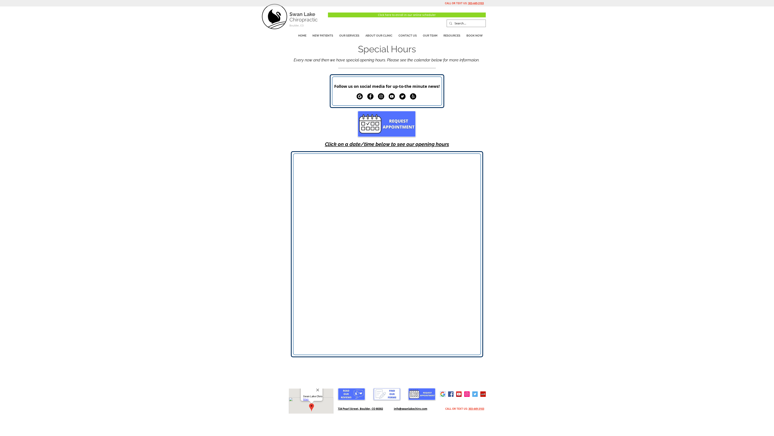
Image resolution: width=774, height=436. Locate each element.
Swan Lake (302, 14)
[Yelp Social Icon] (483, 394)
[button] (378, 36)
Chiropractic (303, 20)
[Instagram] (381, 96)
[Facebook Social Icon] (451, 394)
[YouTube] (392, 96)
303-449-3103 (476, 3)
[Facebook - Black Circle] (370, 96)
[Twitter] (402, 96)
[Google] (360, 96)
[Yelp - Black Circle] (413, 96)
